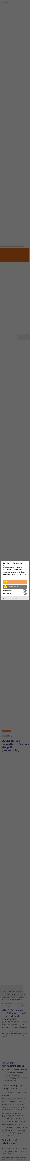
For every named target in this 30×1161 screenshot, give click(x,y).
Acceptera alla (12, 582)
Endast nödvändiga (13, 586)
